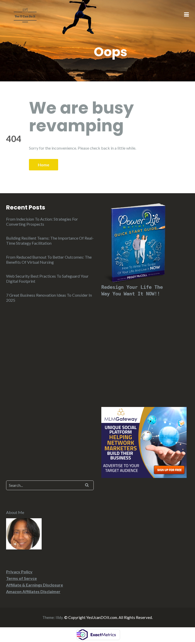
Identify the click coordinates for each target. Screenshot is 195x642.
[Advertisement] (145, 345)
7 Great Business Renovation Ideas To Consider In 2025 (49, 297)
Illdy (59, 617)
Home (43, 164)
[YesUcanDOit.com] (25, 14)
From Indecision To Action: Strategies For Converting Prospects (42, 221)
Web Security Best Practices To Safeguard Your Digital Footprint (47, 278)
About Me (15, 512)
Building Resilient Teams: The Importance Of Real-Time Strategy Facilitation (50, 240)
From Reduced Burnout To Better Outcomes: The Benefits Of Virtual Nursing (49, 259)
